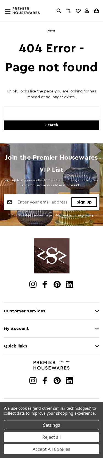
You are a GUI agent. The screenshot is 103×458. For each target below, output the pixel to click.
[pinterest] (58, 285)
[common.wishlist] (78, 11)
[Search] (59, 11)
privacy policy (84, 215)
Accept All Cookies (51, 449)
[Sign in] (87, 11)
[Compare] (68, 11)
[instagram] (33, 285)
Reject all (51, 437)
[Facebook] (45, 285)
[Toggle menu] (13, 17)
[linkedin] (70, 285)
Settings (51, 425)
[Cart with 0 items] (96, 11)
